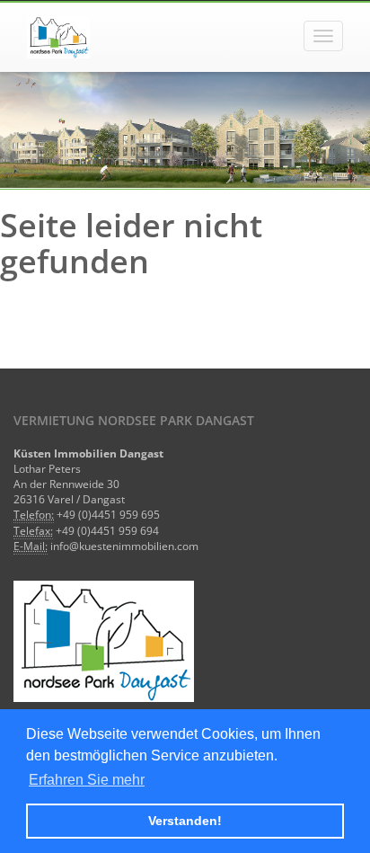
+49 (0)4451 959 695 (108, 514)
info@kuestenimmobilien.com (124, 546)
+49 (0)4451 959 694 (107, 530)
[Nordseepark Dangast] (58, 37)
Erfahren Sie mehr (87, 779)
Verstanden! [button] (185, 820)
